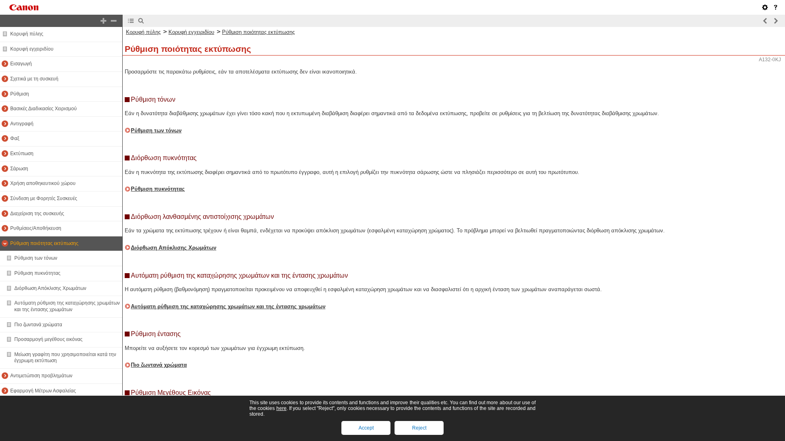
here (281, 408)
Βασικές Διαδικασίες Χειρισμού (43, 108)
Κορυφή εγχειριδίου (32, 49)
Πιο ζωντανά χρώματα (38, 324)
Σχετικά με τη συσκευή (34, 79)
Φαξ (14, 138)
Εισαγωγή (21, 64)
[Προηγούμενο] (765, 20)
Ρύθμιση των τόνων (35, 258)
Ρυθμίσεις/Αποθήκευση (35, 228)
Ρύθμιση (19, 94)
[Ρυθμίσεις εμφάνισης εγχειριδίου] (764, 7)
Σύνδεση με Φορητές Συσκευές (43, 198)
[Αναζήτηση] (141, 20)
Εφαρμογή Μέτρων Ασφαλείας (43, 391)
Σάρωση (19, 169)
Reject (419, 428)
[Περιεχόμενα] (130, 20)
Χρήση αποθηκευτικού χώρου (43, 183)
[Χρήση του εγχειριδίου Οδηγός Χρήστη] (775, 7)
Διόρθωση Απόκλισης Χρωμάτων (50, 288)
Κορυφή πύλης (26, 34)
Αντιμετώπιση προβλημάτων (41, 376)
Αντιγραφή (22, 124)
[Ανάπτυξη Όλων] (103, 20)
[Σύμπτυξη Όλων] (113, 20)
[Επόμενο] (775, 20)
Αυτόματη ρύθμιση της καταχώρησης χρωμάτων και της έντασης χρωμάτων (67, 306)
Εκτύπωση (22, 153)
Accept (366, 428)
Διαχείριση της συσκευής (37, 213)
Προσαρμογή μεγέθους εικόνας (48, 339)
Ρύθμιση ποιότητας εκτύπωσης (44, 243)
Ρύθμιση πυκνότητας (37, 273)
